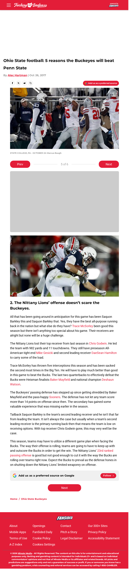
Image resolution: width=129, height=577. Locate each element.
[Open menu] (9, 5)
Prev (20, 164)
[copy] (30, 83)
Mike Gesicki (44, 353)
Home (13, 498)
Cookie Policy (41, 538)
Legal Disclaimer (71, 538)
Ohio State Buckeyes (34, 498)
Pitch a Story (68, 532)
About (13, 526)
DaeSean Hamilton (104, 353)
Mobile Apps (17, 532)
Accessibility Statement (104, 538)
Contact (65, 526)
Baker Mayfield (60, 379)
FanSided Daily (42, 532)
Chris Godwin (98, 343)
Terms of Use (18, 538)
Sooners (54, 397)
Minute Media (25, 553)
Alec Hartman (17, 75)
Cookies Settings (44, 544)
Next (109, 164)
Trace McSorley (82, 326)
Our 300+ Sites (98, 526)
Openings (39, 526)
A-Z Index (15, 544)
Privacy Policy (97, 532)
